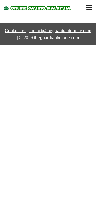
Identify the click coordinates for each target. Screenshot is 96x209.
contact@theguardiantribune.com (60, 30)
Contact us (15, 30)
